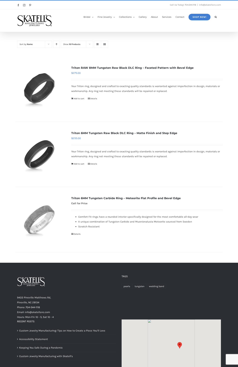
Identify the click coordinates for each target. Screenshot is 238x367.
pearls (127, 286)
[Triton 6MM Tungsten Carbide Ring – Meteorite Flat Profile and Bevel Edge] (39, 219)
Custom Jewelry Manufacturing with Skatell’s (46, 356)
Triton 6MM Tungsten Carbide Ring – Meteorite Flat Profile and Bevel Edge (126, 198)
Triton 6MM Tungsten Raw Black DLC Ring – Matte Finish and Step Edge (124, 133)
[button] (216, 16)
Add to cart (79, 98)
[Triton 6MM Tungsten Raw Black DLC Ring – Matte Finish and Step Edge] (39, 154)
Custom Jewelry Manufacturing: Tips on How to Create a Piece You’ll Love (62, 330)
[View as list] (104, 44)
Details (93, 98)
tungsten (139, 286)
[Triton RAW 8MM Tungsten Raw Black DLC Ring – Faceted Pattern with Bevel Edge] (39, 89)
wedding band (156, 286)
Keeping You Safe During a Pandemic (41, 347)
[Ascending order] (56, 44)
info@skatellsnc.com (210, 4)
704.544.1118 (190, 4)
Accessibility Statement (33, 339)
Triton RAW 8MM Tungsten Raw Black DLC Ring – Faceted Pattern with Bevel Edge (132, 67)
